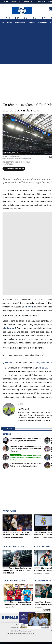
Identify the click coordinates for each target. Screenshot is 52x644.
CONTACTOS (40, 1)
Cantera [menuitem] (31, 22)
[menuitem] (3, 23)
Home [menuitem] (9, 22)
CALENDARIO (28, 1)
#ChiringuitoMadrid (40, 363)
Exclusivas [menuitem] (42, 22)
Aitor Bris (9, 164)
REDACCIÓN (15, 1)
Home (6, 1)
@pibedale (7, 363)
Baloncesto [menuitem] (20, 22)
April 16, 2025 (43, 368)
